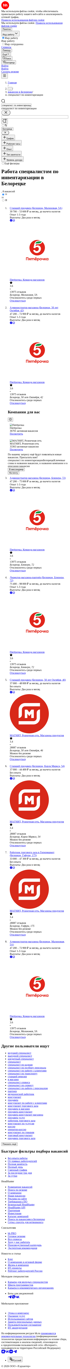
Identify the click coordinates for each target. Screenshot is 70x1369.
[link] (6, 58)
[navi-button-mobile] (4, 76)
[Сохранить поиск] (4, 121)
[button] (4, 65)
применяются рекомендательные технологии (28, 1335)
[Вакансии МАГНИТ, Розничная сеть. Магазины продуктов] (38, 714)
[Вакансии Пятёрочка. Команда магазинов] (38, 250)
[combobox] (16, 105)
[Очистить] (5, 112)
